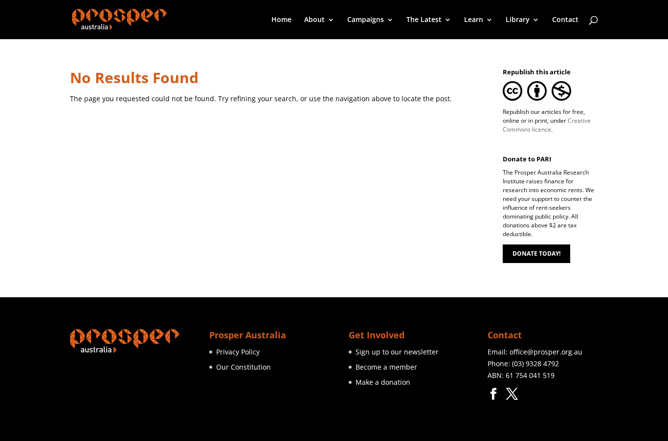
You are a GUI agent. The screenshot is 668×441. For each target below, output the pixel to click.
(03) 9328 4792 (535, 363)
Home (281, 20)
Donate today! (536, 253)
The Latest (424, 20)
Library (518, 20)
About (314, 20)
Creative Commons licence (547, 124)
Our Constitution (243, 367)
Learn (473, 20)
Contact (565, 20)
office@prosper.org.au (546, 351)
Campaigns (365, 20)
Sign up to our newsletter (397, 351)
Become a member (386, 367)
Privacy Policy (238, 351)
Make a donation (383, 382)
